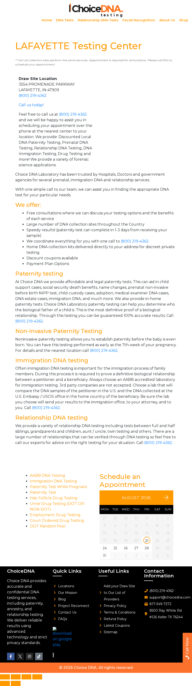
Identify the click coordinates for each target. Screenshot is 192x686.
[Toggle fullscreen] (16, 676)
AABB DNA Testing (47, 475)
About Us (167, 20)
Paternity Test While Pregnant (58, 487)
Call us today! (31, 105)
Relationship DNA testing (51, 417)
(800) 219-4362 (33, 95)
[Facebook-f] (11, 656)
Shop (183, 20)
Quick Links (67, 571)
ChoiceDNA (21, 571)
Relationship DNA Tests (98, 20)
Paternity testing (39, 273)
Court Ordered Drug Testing (57, 520)
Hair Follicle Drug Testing (54, 498)
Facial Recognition (138, 20)
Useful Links (113, 571)
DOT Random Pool (48, 526)
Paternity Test (43, 492)
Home (47, 20)
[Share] (26, 676)
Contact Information (159, 573)
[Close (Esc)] (37, 676)
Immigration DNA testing (51, 360)
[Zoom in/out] (5, 676)
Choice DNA (85, 667)
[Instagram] (29, 656)
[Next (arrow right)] (16, 683)
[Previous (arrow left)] (5, 683)
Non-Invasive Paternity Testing (58, 331)
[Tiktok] (39, 656)
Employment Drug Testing (55, 515)
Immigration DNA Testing (53, 481)
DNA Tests (65, 20)
